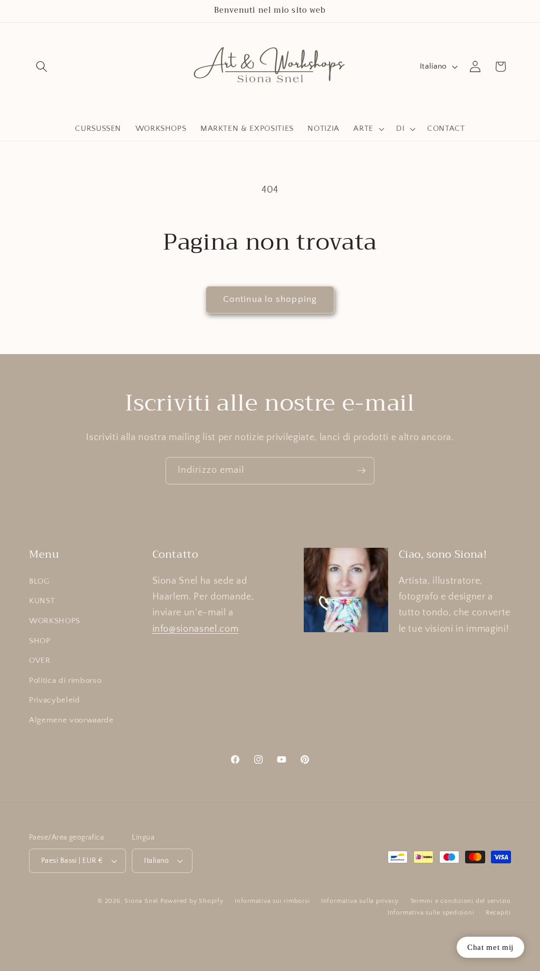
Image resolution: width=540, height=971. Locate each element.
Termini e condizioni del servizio (460, 901)
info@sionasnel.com (195, 629)
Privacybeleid (54, 700)
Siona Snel (141, 901)
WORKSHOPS (54, 620)
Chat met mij (490, 947)
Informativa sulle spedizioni (431, 912)
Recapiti (498, 912)
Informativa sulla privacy (360, 901)
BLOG (39, 581)
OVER (40, 660)
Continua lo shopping (270, 299)
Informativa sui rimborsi (272, 901)
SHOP (40, 640)
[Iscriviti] (361, 470)
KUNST (42, 600)
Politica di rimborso (65, 680)
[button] (41, 66)
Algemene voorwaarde (71, 720)
